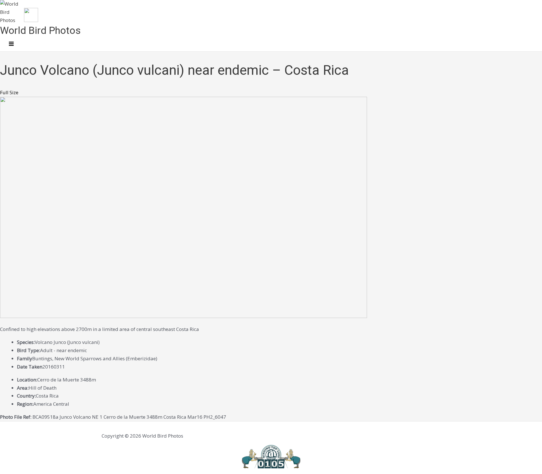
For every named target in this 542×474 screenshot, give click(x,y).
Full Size (9, 92)
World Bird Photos (40, 30)
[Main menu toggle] (11, 44)
